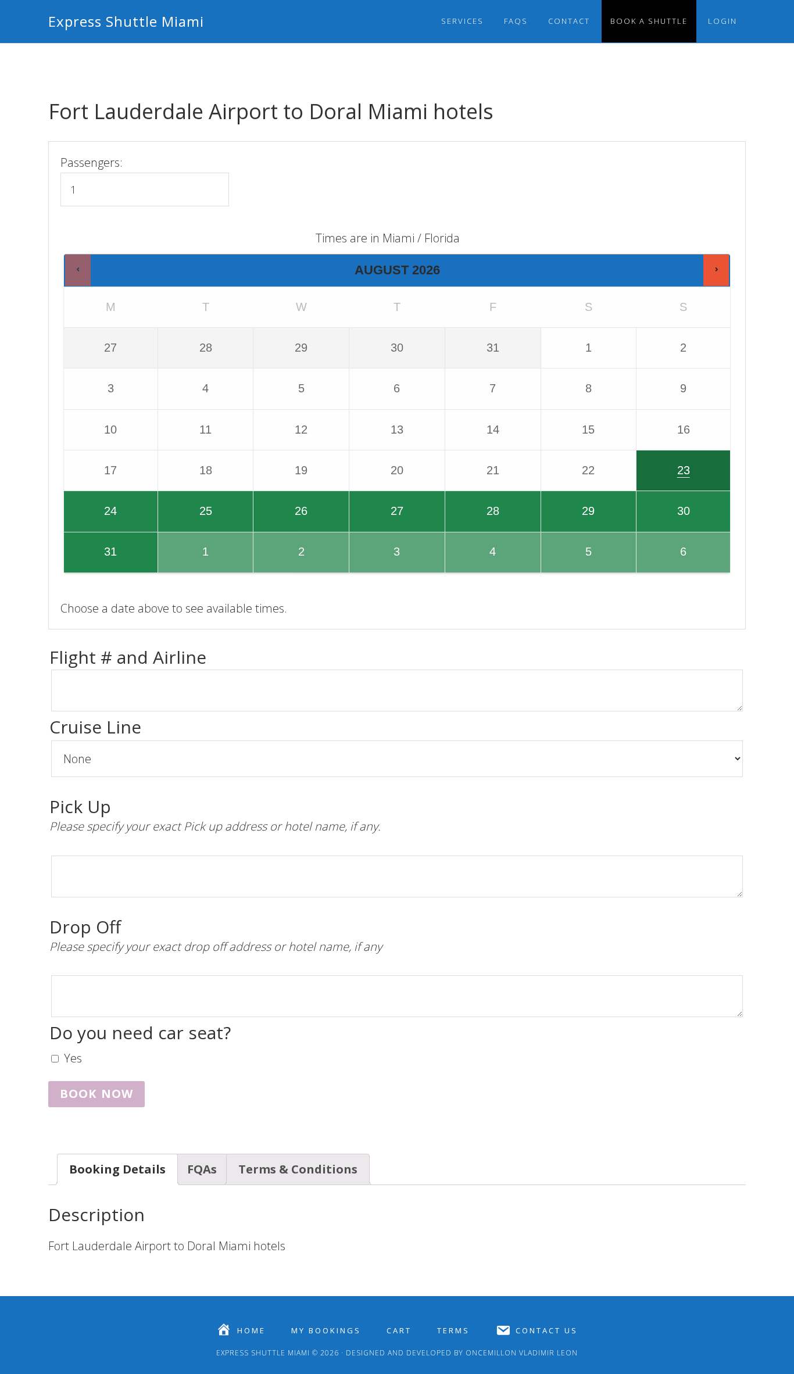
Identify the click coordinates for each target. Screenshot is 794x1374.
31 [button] (91, 558)
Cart (399, 1330)
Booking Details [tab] (117, 1169)
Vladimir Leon (547, 1353)
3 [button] (379, 558)
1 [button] (188, 558)
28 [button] (473, 517)
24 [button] (91, 517)
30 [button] (663, 517)
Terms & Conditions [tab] (297, 1169)
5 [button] (571, 558)
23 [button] (663, 477)
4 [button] (475, 558)
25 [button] (186, 517)
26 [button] (285, 517)
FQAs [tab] (202, 1169)
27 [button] (377, 517)
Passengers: (91, 162)
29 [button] (569, 517)
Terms (453, 1330)
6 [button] (666, 558)
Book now (96, 1093)
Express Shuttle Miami (126, 21)
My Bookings (326, 1330)
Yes (73, 1058)
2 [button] (285, 558)
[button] (78, 270)
